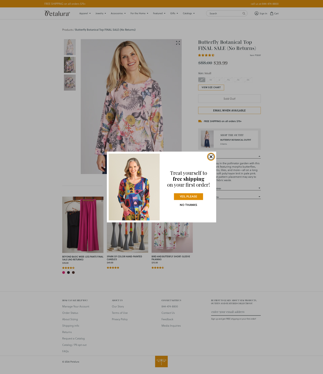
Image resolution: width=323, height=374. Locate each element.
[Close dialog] (211, 157)
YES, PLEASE (188, 196)
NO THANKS (188, 205)
